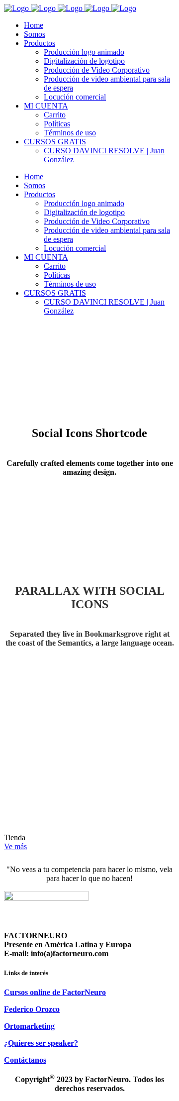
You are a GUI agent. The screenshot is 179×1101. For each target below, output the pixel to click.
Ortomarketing (29, 1026)
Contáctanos (25, 1060)
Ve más (15, 846)
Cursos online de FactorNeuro (55, 992)
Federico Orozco (32, 1009)
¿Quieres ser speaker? (41, 1043)
